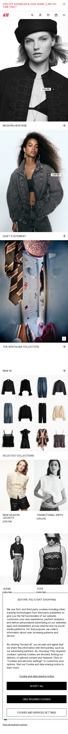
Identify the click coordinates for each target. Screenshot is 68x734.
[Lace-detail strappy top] (8, 439)
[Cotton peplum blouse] (25, 413)
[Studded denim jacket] (59, 387)
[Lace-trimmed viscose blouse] (25, 387)
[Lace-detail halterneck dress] (25, 439)
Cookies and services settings (36, 712)
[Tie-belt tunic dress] (42, 439)
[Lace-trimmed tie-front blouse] (59, 413)
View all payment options (15, 724)
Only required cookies (37, 699)
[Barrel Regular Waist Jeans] (42, 387)
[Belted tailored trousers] (42, 413)
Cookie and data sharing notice (36, 676)
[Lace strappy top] (59, 439)
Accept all (36, 686)
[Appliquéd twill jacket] (8, 387)
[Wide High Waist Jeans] (8, 413)
